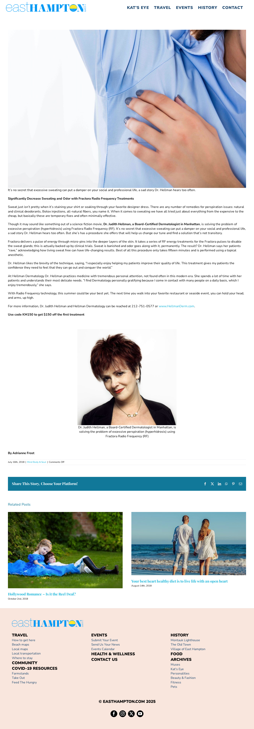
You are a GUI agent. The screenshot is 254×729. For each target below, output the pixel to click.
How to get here (23, 640)
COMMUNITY (24, 663)
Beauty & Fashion (183, 678)
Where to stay (22, 658)
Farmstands (20, 673)
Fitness (176, 682)
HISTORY (180, 635)
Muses (175, 664)
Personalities (180, 673)
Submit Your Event (104, 640)
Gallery (71, 550)
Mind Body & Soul (36, 462)
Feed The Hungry (24, 682)
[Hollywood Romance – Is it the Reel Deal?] (65, 550)
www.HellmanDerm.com (176, 306)
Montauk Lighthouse (185, 640)
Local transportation (26, 653)
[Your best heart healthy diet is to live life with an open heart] (188, 543)
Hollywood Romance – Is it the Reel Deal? (59, 550)
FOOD (177, 654)
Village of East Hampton (188, 649)
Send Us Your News (105, 644)
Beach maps (20, 644)
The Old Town (181, 644)
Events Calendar (103, 649)
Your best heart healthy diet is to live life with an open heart (183, 543)
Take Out (18, 678)
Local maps (20, 649)
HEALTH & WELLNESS (113, 654)
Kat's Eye (177, 669)
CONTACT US (104, 659)
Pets (174, 687)
